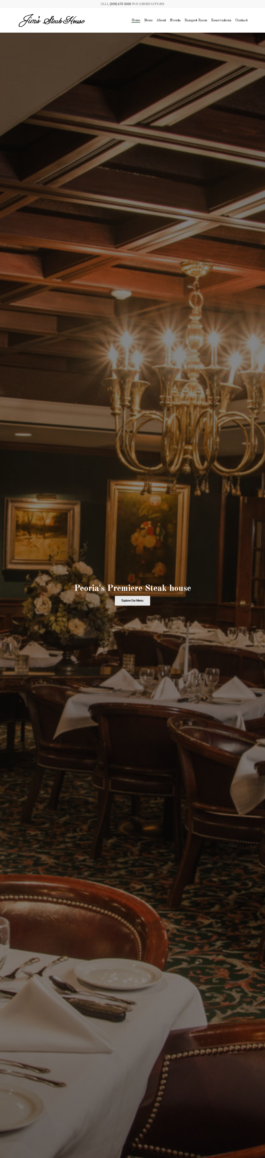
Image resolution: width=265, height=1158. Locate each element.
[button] (132, 601)
